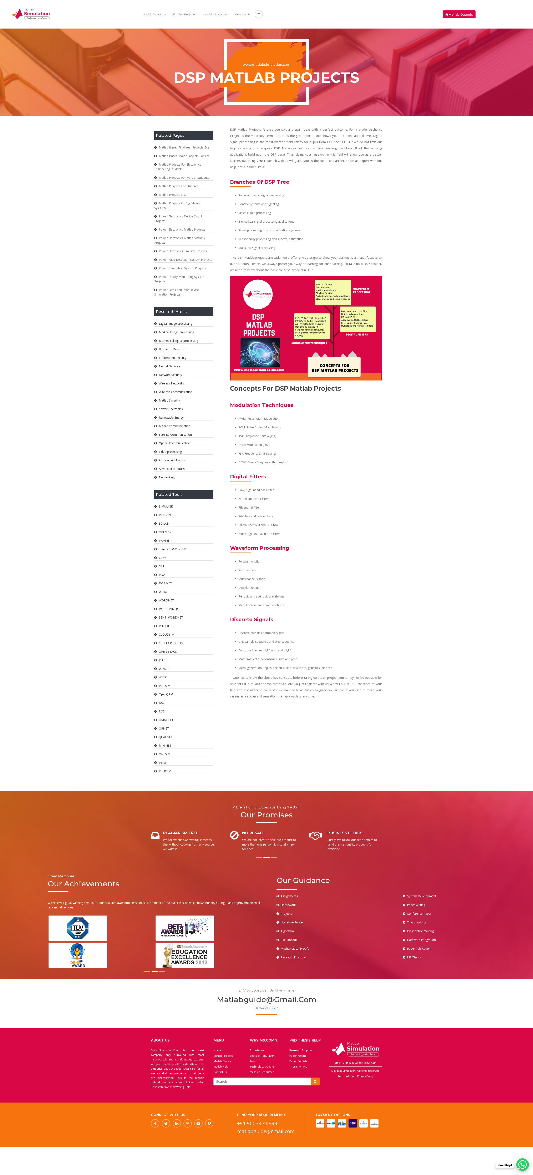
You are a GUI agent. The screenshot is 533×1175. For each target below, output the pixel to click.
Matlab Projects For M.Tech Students (184, 178)
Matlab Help (221, 1066)
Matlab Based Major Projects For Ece (184, 156)
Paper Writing (297, 1056)
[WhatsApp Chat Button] (522, 1164)
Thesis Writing (298, 1066)
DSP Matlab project (289, 148)
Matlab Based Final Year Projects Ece (184, 147)
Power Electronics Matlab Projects (182, 229)
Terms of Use (346, 1076)
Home (217, 1050)
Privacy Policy (365, 1076)
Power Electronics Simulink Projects (183, 251)
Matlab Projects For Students (178, 186)
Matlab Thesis (222, 1061)
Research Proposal (301, 1050)
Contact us (220, 1072)
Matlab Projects (153, 14)
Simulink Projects (184, 14)
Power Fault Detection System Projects (185, 260)
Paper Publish (298, 1061)
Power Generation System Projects (182, 268)
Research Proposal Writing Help (171, 1087)
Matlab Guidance (215, 14)
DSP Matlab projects (252, 257)
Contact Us (242, 14)
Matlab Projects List (172, 195)
